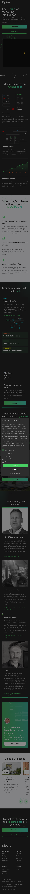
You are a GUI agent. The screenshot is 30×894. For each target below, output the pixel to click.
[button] (15, 473)
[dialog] (15, 447)
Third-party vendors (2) (18, 433)
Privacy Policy (10, 447)
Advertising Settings (15, 443)
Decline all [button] (15, 469)
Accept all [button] (15, 465)
